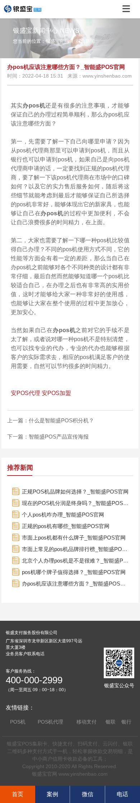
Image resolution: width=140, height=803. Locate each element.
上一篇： (18, 420)
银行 (126, 722)
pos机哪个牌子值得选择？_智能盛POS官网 (74, 572)
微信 (87, 794)
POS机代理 (50, 722)
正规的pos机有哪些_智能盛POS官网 (65, 526)
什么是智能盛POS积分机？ (61, 420)
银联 (111, 722)
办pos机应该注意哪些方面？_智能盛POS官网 (76, 584)
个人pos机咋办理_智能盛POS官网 (63, 514)
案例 (52, 794)
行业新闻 (85, 41)
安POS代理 (25, 393)
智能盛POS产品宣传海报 (59, 436)
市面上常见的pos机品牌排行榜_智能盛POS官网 (79, 549)
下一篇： (18, 436)
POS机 (17, 722)
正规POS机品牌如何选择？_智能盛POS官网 (75, 491)
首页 (17, 794)
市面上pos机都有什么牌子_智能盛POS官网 (74, 537)
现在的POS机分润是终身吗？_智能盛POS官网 (78, 503)
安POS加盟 (56, 393)
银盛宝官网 (57, 41)
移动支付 (86, 722)
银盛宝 (14, 744)
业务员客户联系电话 (25, 653)
